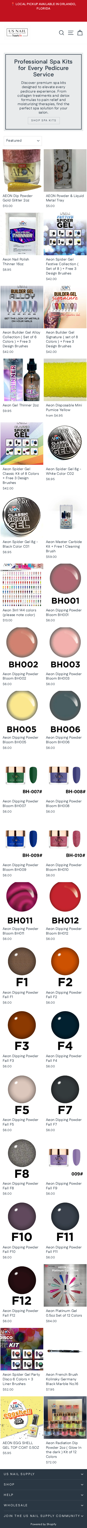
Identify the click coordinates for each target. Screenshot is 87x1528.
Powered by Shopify (43, 1524)
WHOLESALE (16, 1505)
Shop (9, 1484)
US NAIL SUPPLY (19, 1474)
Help (9, 1495)
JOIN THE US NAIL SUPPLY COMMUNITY (42, 1516)
